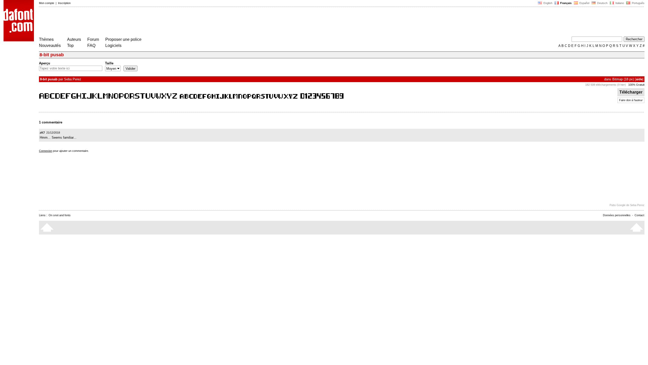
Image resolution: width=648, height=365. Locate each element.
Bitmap (617, 79)
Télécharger (630, 92)
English (547, 3)
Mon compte (46, 3)
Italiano (619, 3)
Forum (93, 39)
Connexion (45, 150)
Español (584, 3)
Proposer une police (123, 39)
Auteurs (74, 39)
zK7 (42, 132)
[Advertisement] (131, 22)
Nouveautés (50, 45)
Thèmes (46, 39)
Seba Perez (72, 79)
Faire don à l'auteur (631, 100)
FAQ (91, 45)
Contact (639, 215)
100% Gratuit (636, 84)
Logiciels (113, 45)
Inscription (64, 3)
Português (637, 3)
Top (70, 45)
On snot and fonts (60, 215)
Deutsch (602, 3)
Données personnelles (617, 215)
